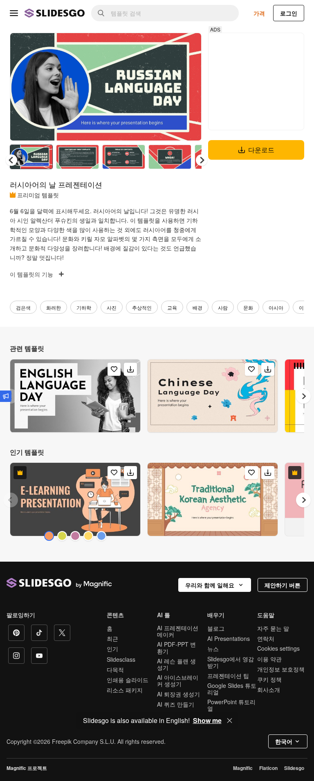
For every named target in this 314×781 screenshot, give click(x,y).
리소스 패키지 (125, 690)
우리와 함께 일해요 (209, 585)
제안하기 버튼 (283, 585)
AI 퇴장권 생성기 (178, 694)
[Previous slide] (10, 500)
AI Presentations (228, 638)
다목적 (115, 669)
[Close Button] (230, 720)
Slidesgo (294, 768)
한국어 (283, 741)
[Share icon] (187, 46)
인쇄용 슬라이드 (127, 679)
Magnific (243, 768)
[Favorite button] (166, 46)
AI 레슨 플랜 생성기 (176, 664)
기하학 (83, 307)
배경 (197, 307)
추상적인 (142, 307)
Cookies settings (278, 648)
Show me (207, 720)
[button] (201, 160)
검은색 (23, 307)
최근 (112, 638)
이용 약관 (269, 659)
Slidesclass (121, 659)
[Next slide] (189, 86)
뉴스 (213, 648)
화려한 (53, 307)
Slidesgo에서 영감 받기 (230, 662)
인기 (112, 648)
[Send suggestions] (5, 396)
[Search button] (101, 13)
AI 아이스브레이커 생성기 (177, 680)
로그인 (288, 13)
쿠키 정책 (269, 679)
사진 (112, 307)
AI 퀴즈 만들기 (175, 704)
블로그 (215, 628)
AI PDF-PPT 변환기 (176, 647)
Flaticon (268, 768)
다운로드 (261, 149)
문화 (248, 307)
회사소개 (268, 689)
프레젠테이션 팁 (228, 675)
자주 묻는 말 (273, 628)
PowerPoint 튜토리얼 (231, 705)
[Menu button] (14, 13)
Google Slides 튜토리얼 (231, 688)
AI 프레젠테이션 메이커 (177, 631)
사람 (223, 307)
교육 (172, 307)
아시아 (276, 307)
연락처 (265, 638)
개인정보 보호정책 (281, 669)
